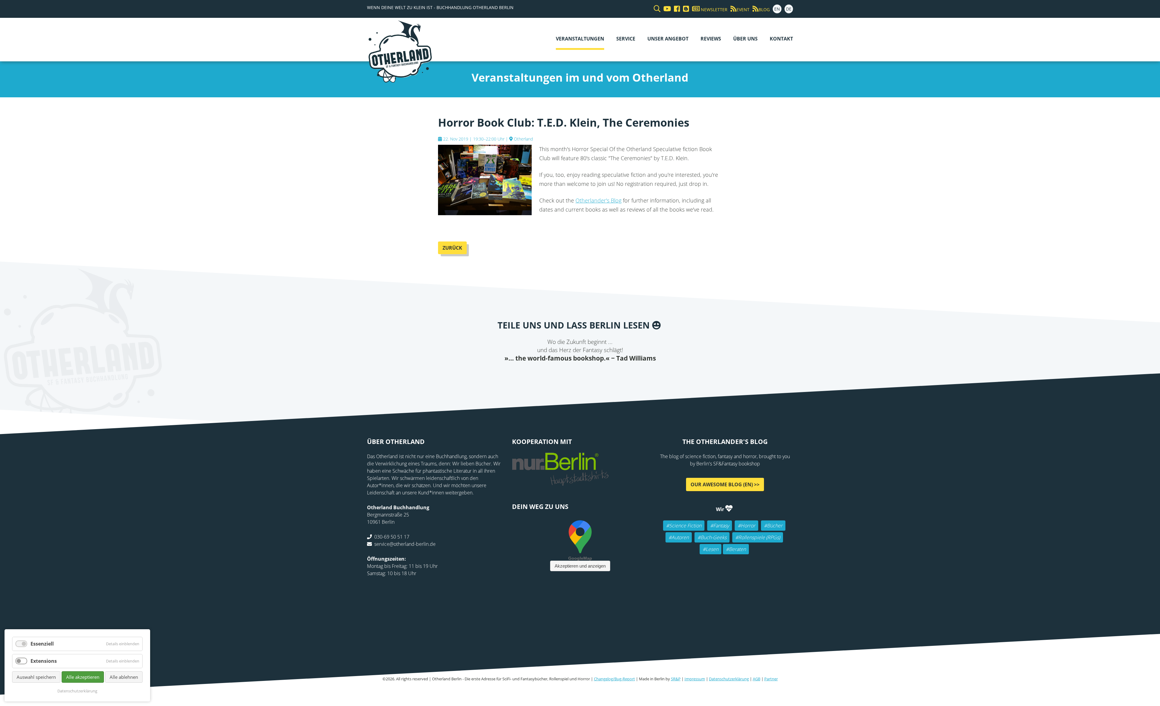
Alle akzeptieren (82, 677)
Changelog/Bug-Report (614, 679)
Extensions (44, 661)
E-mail (568, 375)
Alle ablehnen (124, 677)
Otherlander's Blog (598, 200)
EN (777, 9)
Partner (771, 679)
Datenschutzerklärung (729, 679)
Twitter (556, 375)
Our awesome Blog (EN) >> (725, 484)
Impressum (695, 679)
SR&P (676, 679)
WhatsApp (592, 375)
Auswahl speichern (36, 677)
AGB (756, 679)
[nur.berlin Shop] (560, 482)
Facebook (544, 375)
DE (788, 9)
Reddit (580, 375)
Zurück (452, 248)
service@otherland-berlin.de (405, 544)
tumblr (604, 375)
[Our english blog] (684, 8)
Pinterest (616, 375)
